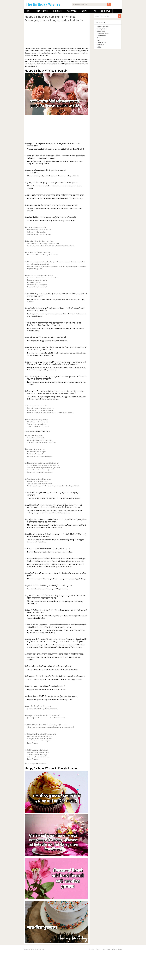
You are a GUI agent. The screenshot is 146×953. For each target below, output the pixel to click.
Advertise (91, 949)
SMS (94, 11)
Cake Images (57, 11)
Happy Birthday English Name (41, 431)
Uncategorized (101, 42)
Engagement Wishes (103, 33)
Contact (98, 949)
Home (28, 11)
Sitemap (120, 949)
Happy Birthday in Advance (39, 764)
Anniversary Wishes (103, 26)
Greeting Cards (41, 11)
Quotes (84, 11)
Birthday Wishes (102, 29)
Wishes (99, 47)
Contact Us (105, 11)
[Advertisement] (56, 35)
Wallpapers (72, 11)
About (113, 949)
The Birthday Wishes (43, 4)
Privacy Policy (106, 949)
